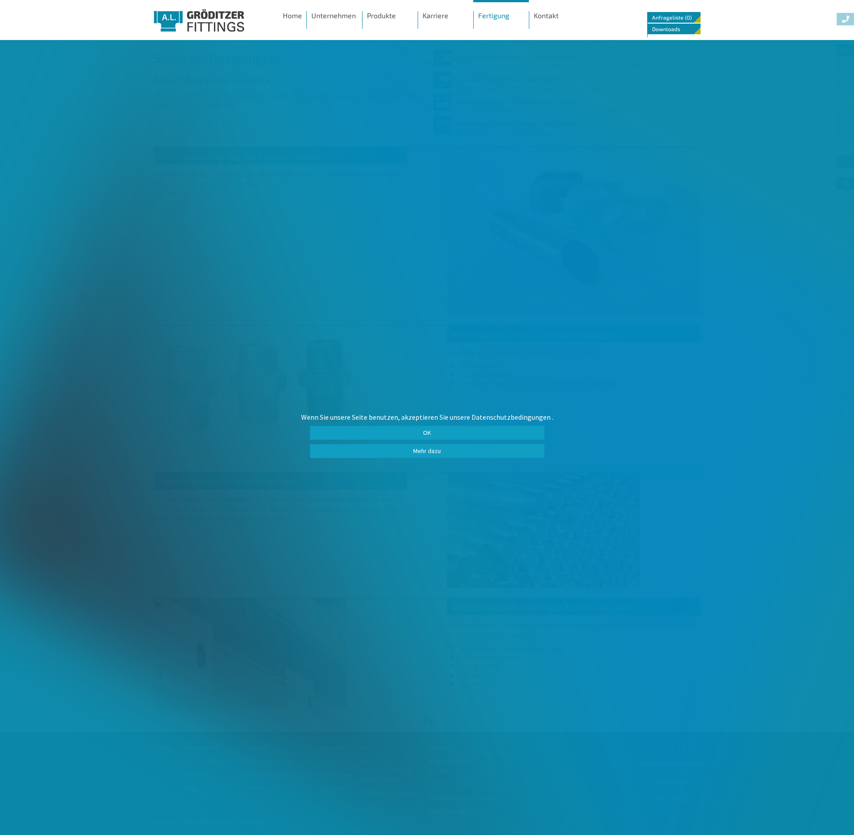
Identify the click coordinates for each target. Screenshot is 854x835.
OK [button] (427, 433)
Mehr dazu (427, 451)
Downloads (666, 29)
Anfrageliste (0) (672, 17)
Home (292, 15)
